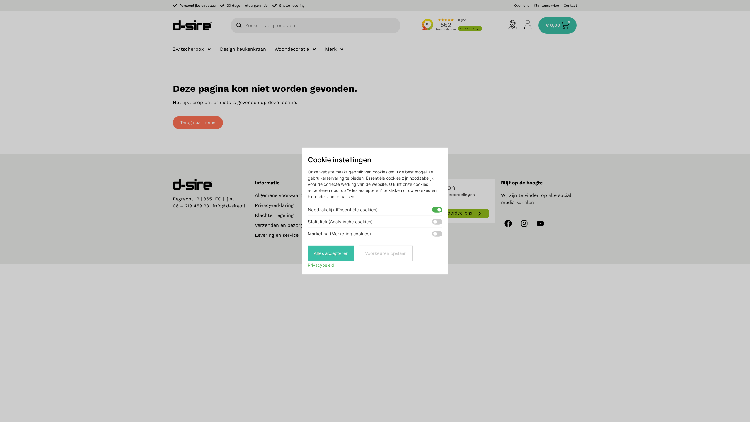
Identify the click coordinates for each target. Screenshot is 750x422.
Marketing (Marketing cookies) (339, 234)
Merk (331, 49)
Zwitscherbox (188, 49)
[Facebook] (508, 223)
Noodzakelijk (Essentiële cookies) (343, 209)
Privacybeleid (321, 265)
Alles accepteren (331, 253)
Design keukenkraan (243, 49)
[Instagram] (524, 223)
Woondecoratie (292, 49)
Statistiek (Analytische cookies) (340, 221)
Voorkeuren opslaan (386, 253)
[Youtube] (540, 223)
